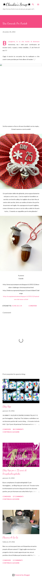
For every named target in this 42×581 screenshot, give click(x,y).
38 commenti (18, 429)
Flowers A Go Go (10, 537)
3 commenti (18, 560)
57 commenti (18, 496)
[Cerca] (33, 4)
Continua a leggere (11, 432)
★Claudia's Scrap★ (17, 4)
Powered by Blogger (22, 575)
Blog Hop (7, 406)
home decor (17, 306)
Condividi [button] (33, 306)
